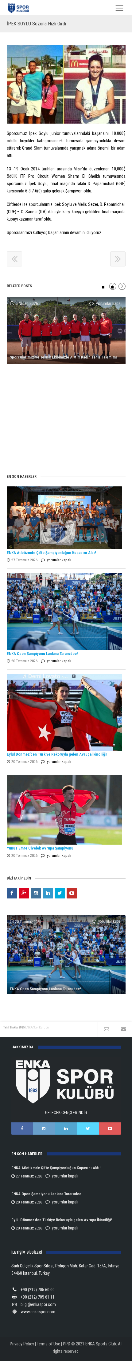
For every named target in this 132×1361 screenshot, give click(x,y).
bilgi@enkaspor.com (38, 1304)
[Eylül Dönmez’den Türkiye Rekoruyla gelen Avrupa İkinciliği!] (64, 712)
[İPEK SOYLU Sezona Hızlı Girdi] (66, 84)
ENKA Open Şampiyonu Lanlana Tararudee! (42, 653)
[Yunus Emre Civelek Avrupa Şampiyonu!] (64, 810)
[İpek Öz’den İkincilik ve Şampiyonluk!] (66, 377)
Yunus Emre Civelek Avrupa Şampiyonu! (40, 848)
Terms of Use (48, 1343)
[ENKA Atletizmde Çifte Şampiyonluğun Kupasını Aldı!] (64, 517)
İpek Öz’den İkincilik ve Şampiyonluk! (40, 450)
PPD (66, 1343)
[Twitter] (60, 893)
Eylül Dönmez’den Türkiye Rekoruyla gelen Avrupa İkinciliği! (57, 754)
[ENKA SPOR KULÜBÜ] (19, 8)
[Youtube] (72, 893)
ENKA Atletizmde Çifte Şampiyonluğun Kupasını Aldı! (52, 552)
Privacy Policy (22, 1343)
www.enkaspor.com (38, 1311)
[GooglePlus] (24, 893)
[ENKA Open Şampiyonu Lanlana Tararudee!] (64, 611)
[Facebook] (12, 893)
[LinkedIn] (48, 893)
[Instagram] (36, 893)
